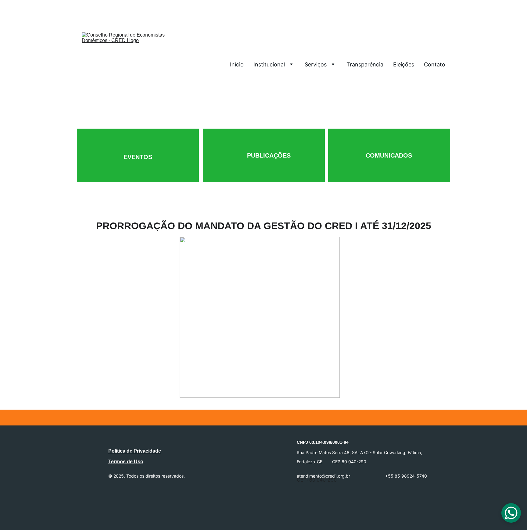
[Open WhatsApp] (511, 513)
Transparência (364, 64)
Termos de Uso (125, 461)
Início (237, 64)
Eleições (403, 64)
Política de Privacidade (134, 451)
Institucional (269, 64)
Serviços (316, 64)
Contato (434, 64)
